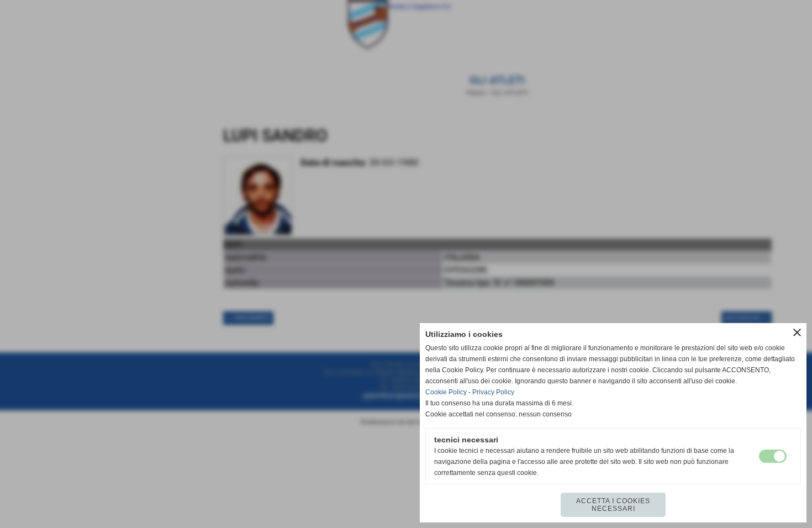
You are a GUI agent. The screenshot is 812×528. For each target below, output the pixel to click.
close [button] (797, 332)
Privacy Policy (493, 392)
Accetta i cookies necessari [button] (613, 505)
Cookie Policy (446, 392)
